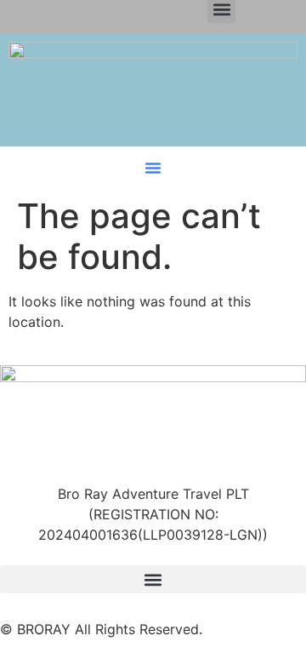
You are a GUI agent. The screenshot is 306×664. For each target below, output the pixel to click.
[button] (153, 167)
